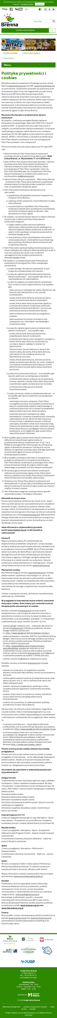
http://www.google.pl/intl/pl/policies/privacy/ (27, 633)
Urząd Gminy (8, 58)
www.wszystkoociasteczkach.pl (28, 876)
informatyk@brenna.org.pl (27, 894)
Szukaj (54, 21)
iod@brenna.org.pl (26, 176)
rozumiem (39, 4)
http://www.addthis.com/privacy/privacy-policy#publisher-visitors (24, 647)
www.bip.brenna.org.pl (44, 86)
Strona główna (10, 53)
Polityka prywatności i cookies (35, 1007)
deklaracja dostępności (11, 1007)
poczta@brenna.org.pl (28, 977)
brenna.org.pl (25, 610)
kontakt (33, 1009)
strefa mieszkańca (25, 30)
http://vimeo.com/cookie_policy (26, 744)
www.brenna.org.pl (17, 86)
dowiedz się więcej (27, 4)
